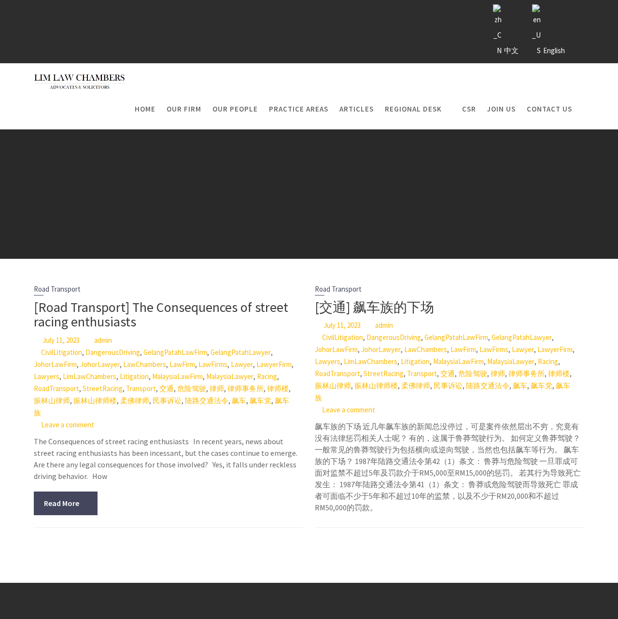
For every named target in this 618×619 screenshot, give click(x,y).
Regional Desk (413, 108)
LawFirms (212, 364)
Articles (356, 108)
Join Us (501, 108)
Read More (61, 503)
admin (103, 340)
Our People (235, 108)
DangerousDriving (112, 352)
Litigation (134, 376)
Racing (267, 376)
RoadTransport (56, 388)
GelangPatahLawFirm (175, 352)
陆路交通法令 (206, 400)
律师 (217, 388)
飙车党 (260, 400)
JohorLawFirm (55, 364)
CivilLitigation (61, 352)
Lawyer (242, 364)
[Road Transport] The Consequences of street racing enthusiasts (161, 314)
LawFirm (182, 364)
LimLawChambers (89, 376)
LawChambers (144, 364)
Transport (141, 388)
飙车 (239, 400)
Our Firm (184, 108)
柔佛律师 (134, 400)
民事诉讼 (167, 400)
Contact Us (549, 108)
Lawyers (46, 376)
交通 (166, 388)
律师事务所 (245, 388)
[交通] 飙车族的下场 (374, 307)
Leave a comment (67, 424)
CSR (469, 108)
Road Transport (57, 289)
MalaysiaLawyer (229, 376)
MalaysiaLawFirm (177, 376)
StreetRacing (103, 388)
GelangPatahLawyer (241, 352)
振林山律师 (52, 400)
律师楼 (278, 388)
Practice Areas (298, 108)
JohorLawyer (100, 364)
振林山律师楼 (95, 400)
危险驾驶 (191, 388)
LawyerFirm (274, 364)
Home (145, 108)
